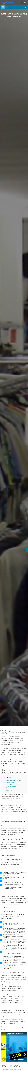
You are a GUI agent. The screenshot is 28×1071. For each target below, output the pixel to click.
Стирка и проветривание (11, 788)
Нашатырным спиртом (11, 784)
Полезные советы (8, 790)
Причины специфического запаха (12, 780)
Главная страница (4, 732)
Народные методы (10, 786)
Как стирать (11, 732)
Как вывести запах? (9, 782)
